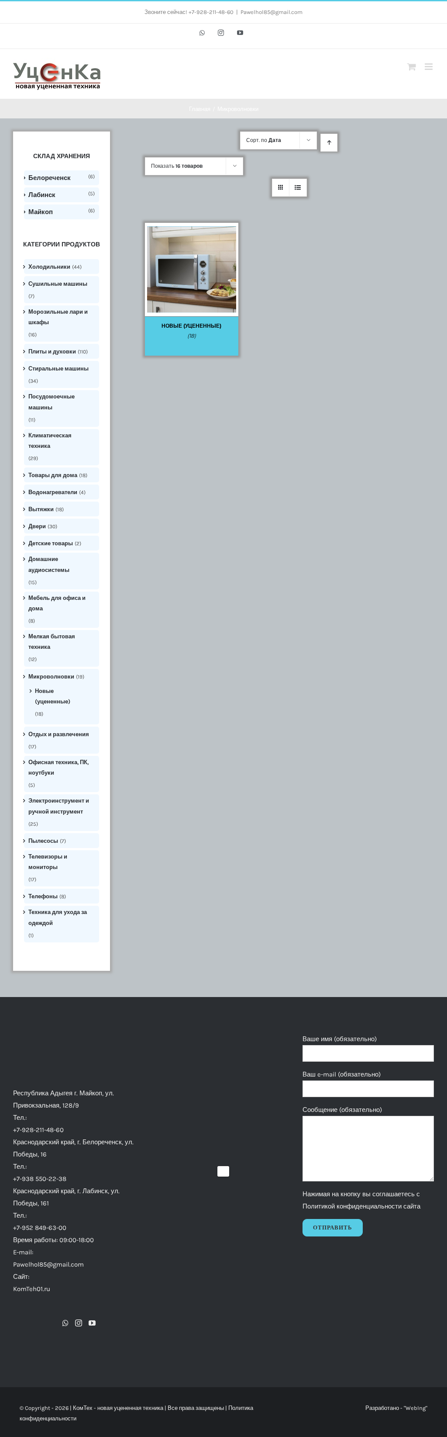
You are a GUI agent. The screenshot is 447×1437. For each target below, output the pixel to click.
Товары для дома (52, 475)
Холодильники (49, 266)
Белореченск (49, 178)
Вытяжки (41, 509)
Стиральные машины (58, 368)
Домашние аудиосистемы (48, 564)
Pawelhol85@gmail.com (272, 12)
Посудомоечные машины (51, 401)
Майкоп (40, 212)
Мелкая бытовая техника (51, 641)
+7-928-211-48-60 (38, 1130)
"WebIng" (415, 1408)
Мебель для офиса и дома (57, 603)
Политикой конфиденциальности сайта (361, 1206)
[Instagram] (78, 1322)
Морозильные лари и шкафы (58, 316)
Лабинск (41, 195)
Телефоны (43, 896)
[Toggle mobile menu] (429, 66)
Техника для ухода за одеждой (57, 917)
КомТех (83, 1408)
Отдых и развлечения (58, 734)
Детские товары (50, 543)
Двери (37, 526)
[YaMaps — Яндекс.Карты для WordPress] (223, 1171)
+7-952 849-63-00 (39, 1228)
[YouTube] (92, 1322)
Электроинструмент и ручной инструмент (58, 805)
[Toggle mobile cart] (411, 66)
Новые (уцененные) (52, 696)
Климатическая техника (50, 440)
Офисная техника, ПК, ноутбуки (58, 767)
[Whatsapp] (65, 1322)
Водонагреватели (52, 492)
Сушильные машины (57, 283)
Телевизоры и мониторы (47, 861)
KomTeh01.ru (31, 1289)
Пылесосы (43, 841)
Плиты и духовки (52, 351)
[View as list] (297, 187)
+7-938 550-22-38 (39, 1179)
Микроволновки (51, 676)
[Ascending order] (328, 143)
